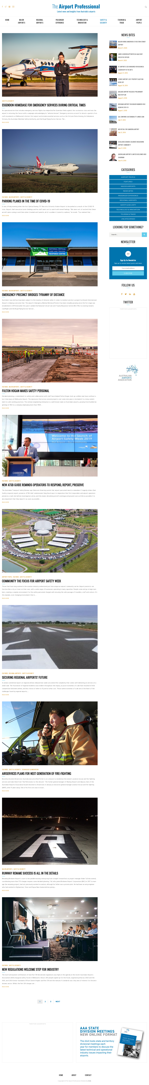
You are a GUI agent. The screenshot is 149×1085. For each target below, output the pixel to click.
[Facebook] (121, 294)
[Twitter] (126, 294)
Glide (89, 1081)
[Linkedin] (130, 294)
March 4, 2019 (91, 959)
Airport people (139, 21)
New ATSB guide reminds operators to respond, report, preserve (43, 485)
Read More (5, 122)
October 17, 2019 (90, 474)
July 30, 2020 (91, 94)
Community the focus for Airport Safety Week (31, 581)
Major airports (21, 21)
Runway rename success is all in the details (30, 873)
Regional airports (39, 21)
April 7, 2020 (91, 190)
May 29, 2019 (91, 763)
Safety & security (103, 21)
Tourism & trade (122, 21)
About (74, 1075)
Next (58, 1002)
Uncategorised (128, 219)
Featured (5, 197)
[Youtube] (134, 294)
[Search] (146, 7)
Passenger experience (60, 21)
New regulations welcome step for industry (30, 969)
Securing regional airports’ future (24, 677)
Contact (88, 1075)
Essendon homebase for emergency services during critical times (44, 105)
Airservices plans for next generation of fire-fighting (36, 773)
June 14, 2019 (91, 667)
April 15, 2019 (91, 862)
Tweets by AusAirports (128, 309)
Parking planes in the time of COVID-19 (26, 201)
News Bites (128, 191)
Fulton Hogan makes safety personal (25, 390)
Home (7, 20)
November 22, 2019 (90, 284)
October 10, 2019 (90, 570)
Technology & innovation (82, 21)
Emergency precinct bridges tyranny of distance (33, 294)
